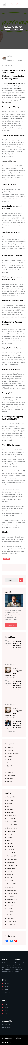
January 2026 (11, 819)
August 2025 (11, 831)
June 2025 (10, 837)
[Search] (21, 580)
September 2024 (12, 865)
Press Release (11, 775)
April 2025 (10, 844)
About (6, 990)
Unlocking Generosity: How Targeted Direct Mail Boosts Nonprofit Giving (13, 672)
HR (8, 769)
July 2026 (10, 800)
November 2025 (12, 825)
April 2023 (10, 915)
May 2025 (10, 840)
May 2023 (10, 912)
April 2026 (10, 809)
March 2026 (10, 812)
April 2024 (10, 878)
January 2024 (11, 887)
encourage (18, 88)
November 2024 (12, 859)
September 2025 (12, 828)
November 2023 (12, 893)
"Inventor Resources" (13, 754)
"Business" (10, 747)
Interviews (10, 772)
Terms (6, 1007)
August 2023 (11, 903)
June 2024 (10, 872)
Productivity (6, 558)
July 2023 (10, 906)
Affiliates (7, 993)
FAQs (6, 1004)
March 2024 (10, 881)
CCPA (6, 1014)
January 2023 (11, 924)
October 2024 (11, 862)
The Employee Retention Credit (11, 83)
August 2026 (11, 797)
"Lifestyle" (10, 757)
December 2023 (12, 890)
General (9, 766)
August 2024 (11, 868)
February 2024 (11, 884)
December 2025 (12, 822)
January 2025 (11, 853)
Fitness (9, 763)
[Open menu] (4, 4)
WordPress (17, 1038)
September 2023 (12, 899)
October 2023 (11, 896)
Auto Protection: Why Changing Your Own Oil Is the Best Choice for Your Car (17, 645)
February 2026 (11, 816)
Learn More (11, 625)
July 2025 (10, 834)
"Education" (10, 750)
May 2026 (10, 806)
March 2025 (10, 847)
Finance (9, 760)
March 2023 (10, 918)
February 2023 (11, 921)
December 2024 (12, 856)
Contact (7, 984)
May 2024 (10, 875)
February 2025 (11, 850)
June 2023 (10, 909)
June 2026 (10, 803)
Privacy (7, 1010)
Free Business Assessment (16, 4)
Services (7, 987)
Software (9, 781)
